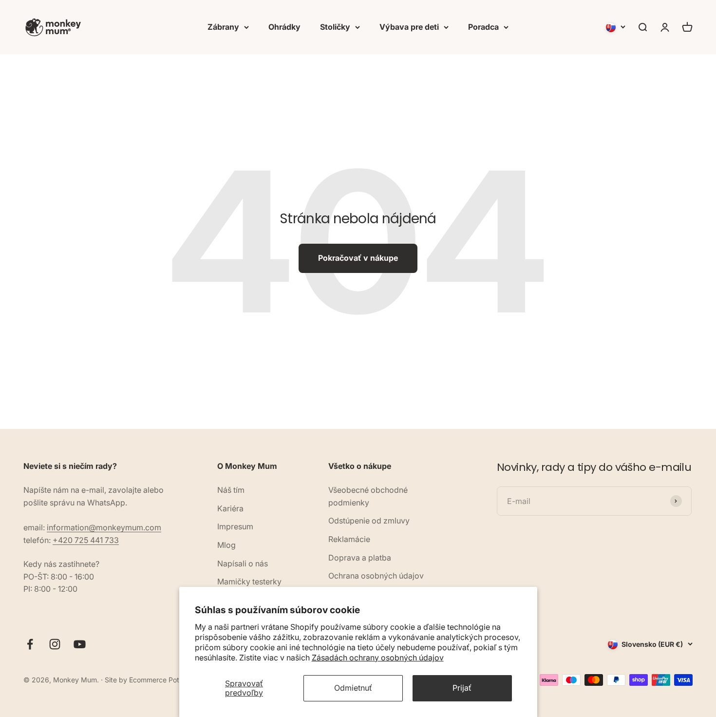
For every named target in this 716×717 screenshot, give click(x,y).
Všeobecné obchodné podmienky (368, 496)
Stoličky (335, 27)
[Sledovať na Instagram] (54, 644)
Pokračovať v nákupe (358, 258)
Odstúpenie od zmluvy (369, 520)
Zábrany (223, 27)
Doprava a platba (359, 557)
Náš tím (231, 490)
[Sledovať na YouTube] (79, 644)
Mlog (226, 545)
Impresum (235, 526)
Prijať (461, 688)
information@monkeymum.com (104, 527)
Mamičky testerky (249, 581)
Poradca (483, 27)
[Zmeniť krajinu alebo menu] (615, 27)
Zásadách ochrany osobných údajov (378, 657)
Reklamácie (349, 539)
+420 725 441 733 (86, 540)
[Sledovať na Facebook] (30, 644)
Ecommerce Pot (154, 680)
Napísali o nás (242, 563)
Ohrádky (284, 27)
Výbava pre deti (409, 27)
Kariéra (230, 508)
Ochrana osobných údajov (376, 576)
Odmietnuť (353, 688)
